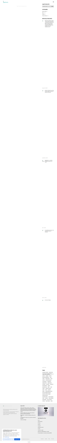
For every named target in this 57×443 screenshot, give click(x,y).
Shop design (44, 399)
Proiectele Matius (45, 396)
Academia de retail (40, 427)
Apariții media (44, 11)
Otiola (46, 389)
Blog (50, 377)
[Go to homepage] (5, 2)
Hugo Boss (51, 384)
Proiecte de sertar (45, 395)
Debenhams (49, 381)
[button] (53, 1)
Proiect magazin (51, 396)
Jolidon (49, 385)
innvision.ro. (28, 439)
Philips (43, 391)
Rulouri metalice (51, 398)
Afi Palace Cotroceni (45, 372)
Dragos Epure (49, 382)
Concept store (44, 381)
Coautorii (39, 425)
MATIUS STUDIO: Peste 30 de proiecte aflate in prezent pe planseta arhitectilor (27, 413)
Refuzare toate (11, 439)
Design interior (45, 382)
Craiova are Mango (23, 419)
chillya (43, 378)
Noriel (43, 389)
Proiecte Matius (44, 15)
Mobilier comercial (48, 388)
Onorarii (39, 424)
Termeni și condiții (40, 430)
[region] (11, 435)
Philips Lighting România (49, 391)
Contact (39, 428)
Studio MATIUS (40, 421)
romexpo (46, 398)
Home (39, 420)
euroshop (44, 384)
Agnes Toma (51, 372)
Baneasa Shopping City (46, 377)
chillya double (47, 378)
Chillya (43, 14)
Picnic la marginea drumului (46, 392)
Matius (43, 388)
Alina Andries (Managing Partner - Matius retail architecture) (47, 374)
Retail (43, 398)
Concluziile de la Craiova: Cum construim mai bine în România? (28, 418)
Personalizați (5, 439)
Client (51, 378)
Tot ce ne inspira (49, 399)
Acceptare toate (17, 439)
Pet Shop (49, 389)
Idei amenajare (45, 385)
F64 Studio (47, 384)
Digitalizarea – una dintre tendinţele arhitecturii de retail (27, 415)
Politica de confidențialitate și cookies (43, 431)
